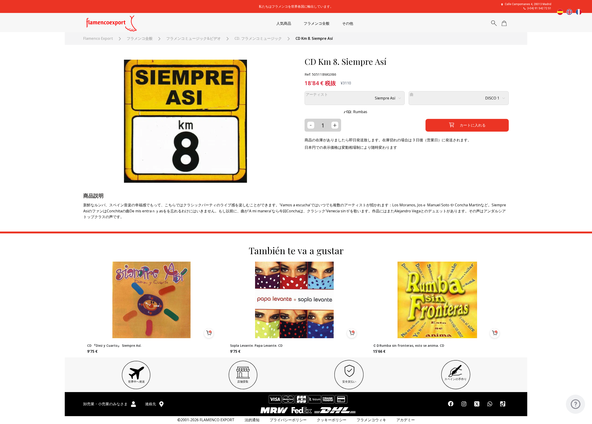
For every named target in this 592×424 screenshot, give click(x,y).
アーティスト (317, 94)
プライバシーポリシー (288, 420)
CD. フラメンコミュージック (258, 38)
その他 (347, 23)
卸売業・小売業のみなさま (106, 403)
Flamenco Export (98, 38)
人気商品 (283, 23)
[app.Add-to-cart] (208, 333)
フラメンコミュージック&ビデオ (193, 38)
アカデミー (405, 420)
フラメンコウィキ (371, 420)
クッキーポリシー (331, 420)
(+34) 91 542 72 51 (539, 8)
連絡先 (151, 403)
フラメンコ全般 (317, 23)
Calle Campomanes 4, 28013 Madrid (528, 4)
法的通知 (252, 420)
